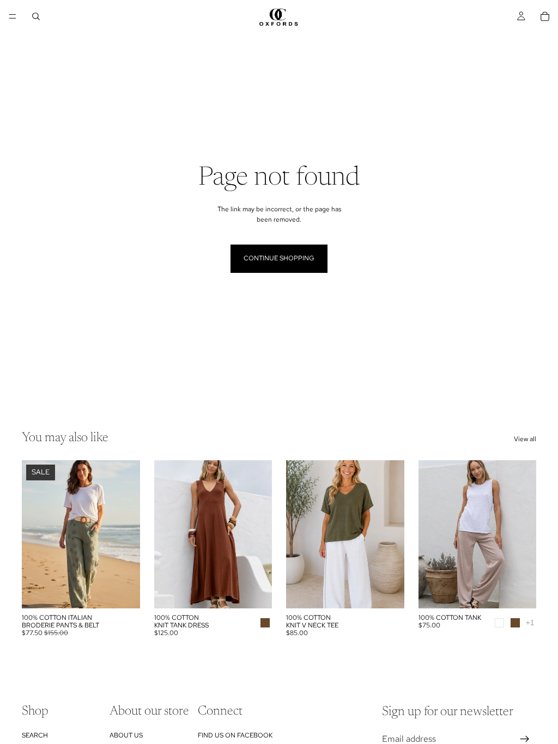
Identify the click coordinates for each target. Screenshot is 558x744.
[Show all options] (530, 622)
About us (126, 735)
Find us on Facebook (235, 735)
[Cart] (545, 16)
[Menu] (12, 16)
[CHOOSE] (123, 591)
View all (525, 439)
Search (35, 735)
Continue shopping (279, 258)
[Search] (36, 16)
